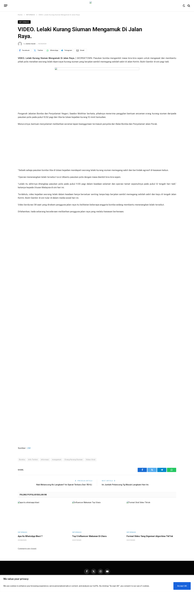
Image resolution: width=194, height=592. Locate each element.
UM (29, 448)
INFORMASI (24, 22)
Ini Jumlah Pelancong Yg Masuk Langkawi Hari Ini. (125, 484)
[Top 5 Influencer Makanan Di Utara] (97, 515)
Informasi (45, 460)
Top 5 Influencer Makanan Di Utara (89, 536)
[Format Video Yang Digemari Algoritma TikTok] (151, 515)
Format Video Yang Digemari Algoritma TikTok (150, 536)
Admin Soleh (31, 44)
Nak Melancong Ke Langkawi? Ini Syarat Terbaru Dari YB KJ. (64, 484)
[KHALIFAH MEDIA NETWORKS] (97, 5)
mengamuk (56, 460)
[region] (97, 583)
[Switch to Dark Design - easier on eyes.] (184, 5)
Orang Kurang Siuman (73, 460)
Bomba (22, 460)
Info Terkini (33, 460)
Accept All (182, 586)
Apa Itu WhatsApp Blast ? (30, 536)
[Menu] (5, 6)
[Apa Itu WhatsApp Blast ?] (42, 515)
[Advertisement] (97, 147)
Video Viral (90, 460)
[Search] (188, 6)
